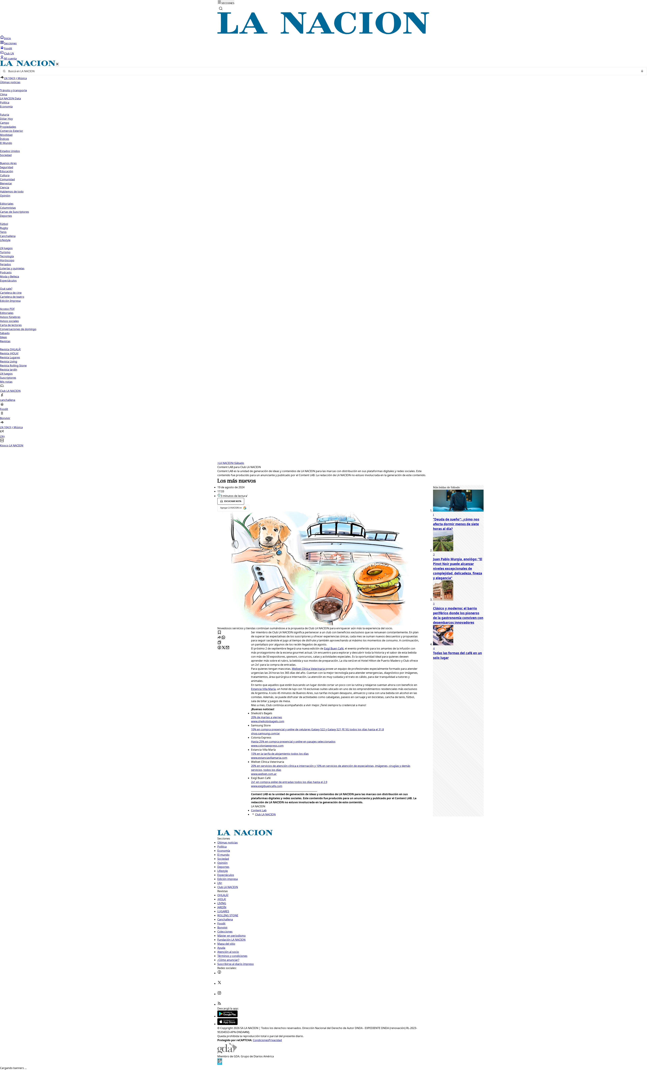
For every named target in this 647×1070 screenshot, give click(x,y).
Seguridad (6, 167)
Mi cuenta (10, 58)
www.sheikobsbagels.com (267, 721)
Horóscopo (7, 260)
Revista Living (8, 361)
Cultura (4, 175)
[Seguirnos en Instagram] (219, 994)
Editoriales (6, 204)
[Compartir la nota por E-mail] (227, 647)
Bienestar (6, 183)
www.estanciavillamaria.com (269, 758)
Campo (4, 123)
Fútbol (4, 224)
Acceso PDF (7, 309)
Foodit (8, 48)
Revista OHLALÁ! (10, 349)
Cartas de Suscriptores (14, 212)
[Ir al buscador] (220, 8)
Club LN (9, 53)
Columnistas (8, 208)
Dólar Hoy (6, 119)
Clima (3, 94)
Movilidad (6, 135)
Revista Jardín (8, 369)
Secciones (10, 43)
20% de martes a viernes (266, 717)
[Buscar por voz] (642, 71)
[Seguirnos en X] (219, 983)
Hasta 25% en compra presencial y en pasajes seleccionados (293, 741)
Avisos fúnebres (10, 317)
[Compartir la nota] (219, 637)
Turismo (5, 252)
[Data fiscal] (219, 1064)
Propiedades (8, 127)
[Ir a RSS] (219, 1004)
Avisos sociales (9, 321)
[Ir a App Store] (227, 1024)
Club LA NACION (265, 814)
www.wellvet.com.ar (264, 774)
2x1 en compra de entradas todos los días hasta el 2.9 (289, 782)
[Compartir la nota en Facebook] (219, 647)
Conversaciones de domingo (18, 329)
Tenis (3, 232)
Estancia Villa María (263, 689)
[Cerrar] (57, 64)
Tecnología (7, 256)
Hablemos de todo (12, 191)
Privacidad (275, 1040)
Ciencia (4, 187)
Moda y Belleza (9, 276)
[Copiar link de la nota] (219, 642)
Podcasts (6, 272)
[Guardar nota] (219, 632)
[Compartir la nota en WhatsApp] (223, 637)
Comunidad (7, 179)
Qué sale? (6, 289)
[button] (323, 254)
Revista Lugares (10, 357)
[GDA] (227, 1052)
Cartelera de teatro (12, 297)
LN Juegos (6, 248)
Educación (6, 171)
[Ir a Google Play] (227, 1016)
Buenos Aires (8, 163)
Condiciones (261, 1040)
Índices (4, 139)
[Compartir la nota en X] (223, 647)
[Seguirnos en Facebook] (219, 973)
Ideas (3, 337)
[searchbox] (322, 71)
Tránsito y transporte (13, 90)
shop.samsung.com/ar (265, 733)
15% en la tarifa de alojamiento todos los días (280, 754)
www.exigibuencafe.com (266, 786)
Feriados (5, 264)
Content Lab (259, 810)
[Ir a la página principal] (323, 33)
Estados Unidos (10, 151)
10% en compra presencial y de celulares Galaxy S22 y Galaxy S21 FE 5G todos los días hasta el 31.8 (317, 729)
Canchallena (8, 236)
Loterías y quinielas (12, 268)
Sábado (5, 333)
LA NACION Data (10, 98)
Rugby (4, 228)
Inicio (7, 38)
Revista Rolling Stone (13, 365)
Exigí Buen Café (334, 648)
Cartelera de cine (11, 293)
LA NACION (225, 463)
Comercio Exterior (11, 131)
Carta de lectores (11, 325)
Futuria (4, 115)
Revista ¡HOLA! (9, 353)
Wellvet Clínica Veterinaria (308, 669)
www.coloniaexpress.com (267, 745)
